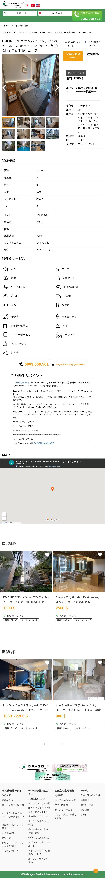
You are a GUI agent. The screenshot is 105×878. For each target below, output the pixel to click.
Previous (46, 745)
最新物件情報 (22, 25)
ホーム (6, 25)
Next (58, 745)
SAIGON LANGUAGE (44, 443)
